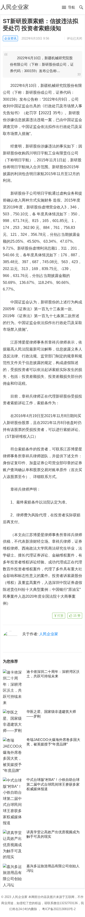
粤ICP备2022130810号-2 (59, 909)
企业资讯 (10, 38)
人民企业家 (14, 7)
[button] (68, 7)
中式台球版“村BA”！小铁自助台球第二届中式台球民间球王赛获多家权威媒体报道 (53, 784)
